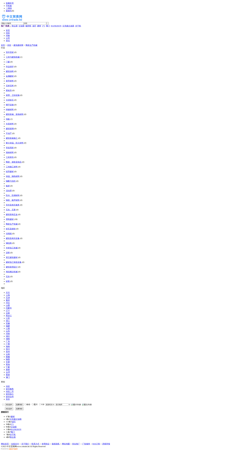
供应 (9, 45)
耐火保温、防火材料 (15, 143)
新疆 (8, 370)
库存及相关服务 (13, 205)
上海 (8, 295)
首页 (3, 45)
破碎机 (28, 26)
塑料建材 (10, 219)
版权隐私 (56, 444)
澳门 (8, 377)
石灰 (8, 276)
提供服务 (10, 389)
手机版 (9, 6)
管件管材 (10, 52)
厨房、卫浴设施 (13, 95)
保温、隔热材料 (13, 176)
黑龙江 (9, 316)
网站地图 (66, 444)
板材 (8, 186)
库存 (8, 399)
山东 (8, 331)
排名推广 (76, 444)
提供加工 (10, 394)
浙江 (8, 321)
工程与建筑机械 (13, 57)
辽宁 (8, 310)
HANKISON (56, 26)
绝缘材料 (10, 109)
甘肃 (8, 362)
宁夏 (8, 367)
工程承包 (10, 157)
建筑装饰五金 (12, 214)
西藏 (8, 357)
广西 (8, 344)
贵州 (8, 352)
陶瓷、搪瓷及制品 (14, 162)
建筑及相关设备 (13, 238)
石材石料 (10, 86)
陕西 (8, 359)
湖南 (8, 339)
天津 (8, 298)
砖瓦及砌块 (11, 229)
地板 (8, 119)
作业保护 (10, 67)
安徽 (8, 323)
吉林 (8, 313)
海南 (8, 346)
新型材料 (10, 81)
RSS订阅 (96, 444)
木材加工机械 (12, 248)
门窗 (8, 62)
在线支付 (15, 444)
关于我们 (25, 444)
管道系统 (10, 148)
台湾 (8, 372)
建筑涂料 (10, 71)
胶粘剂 (9, 90)
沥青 (8, 253)
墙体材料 (10, 152)
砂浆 (8, 281)
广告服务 (86, 444)
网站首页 (5, 444)
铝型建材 (10, 172)
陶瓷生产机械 (31, 45)
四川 (8, 349)
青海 (8, 364)
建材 (39, 26)
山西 (8, 305)
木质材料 (10, 124)
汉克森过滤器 (68, 26)
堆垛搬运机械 (12, 272)
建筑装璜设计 (12, 267)
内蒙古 (9, 308)
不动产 (9, 133)
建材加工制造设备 (14, 262)
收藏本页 (10, 3)
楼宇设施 (10, 105)
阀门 (48, 26)
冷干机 (78, 26)
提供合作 (10, 397)
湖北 (8, 336)
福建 (8, 326)
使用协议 (45, 444)
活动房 (9, 191)
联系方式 (35, 444)
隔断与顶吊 (11, 181)
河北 (8, 303)
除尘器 (15, 26)
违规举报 (106, 444)
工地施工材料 (12, 167)
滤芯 (34, 26)
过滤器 (21, 26)
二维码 (9, 8)
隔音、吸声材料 (13, 200)
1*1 (43, 26)
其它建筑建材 (12, 257)
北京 (8, 292)
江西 (8, 328)
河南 (8, 334)
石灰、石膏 (11, 210)
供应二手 (10, 391)
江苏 (8, 318)
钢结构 (9, 243)
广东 (8, 341)
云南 (8, 354)
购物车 (9, 11)
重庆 (8, 300)
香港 (8, 375)
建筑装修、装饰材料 (15, 114)
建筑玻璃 (10, 129)
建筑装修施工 (12, 138)
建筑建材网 (18, 45)
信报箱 (9, 234)
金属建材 (10, 76)
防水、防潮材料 (13, 195)
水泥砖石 (10, 100)
